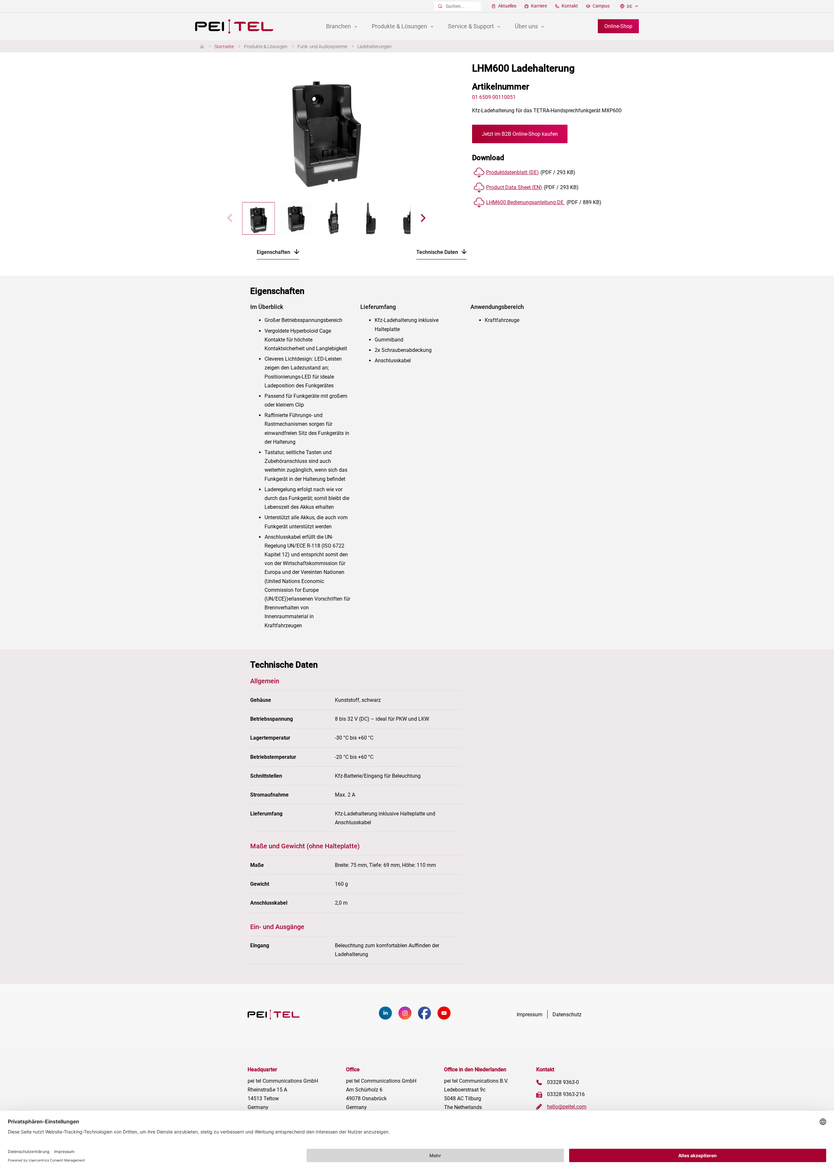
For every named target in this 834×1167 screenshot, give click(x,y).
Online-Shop (618, 26)
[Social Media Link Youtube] (447, 1018)
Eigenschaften (274, 252)
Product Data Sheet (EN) (514, 187)
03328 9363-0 (563, 1082)
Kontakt (569, 5)
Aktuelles (506, 5)
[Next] (405, 127)
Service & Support (471, 26)
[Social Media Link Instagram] (408, 1018)
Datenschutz (567, 1014)
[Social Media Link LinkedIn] (388, 1018)
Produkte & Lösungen (400, 26)
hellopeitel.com (566, 1107)
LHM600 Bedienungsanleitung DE (525, 202)
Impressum (529, 1014)
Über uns (527, 26)
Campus (601, 5)
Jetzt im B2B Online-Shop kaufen (520, 134)
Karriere (538, 5)
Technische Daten (437, 252)
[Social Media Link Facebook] (428, 1018)
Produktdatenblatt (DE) (512, 172)
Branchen (339, 26)
